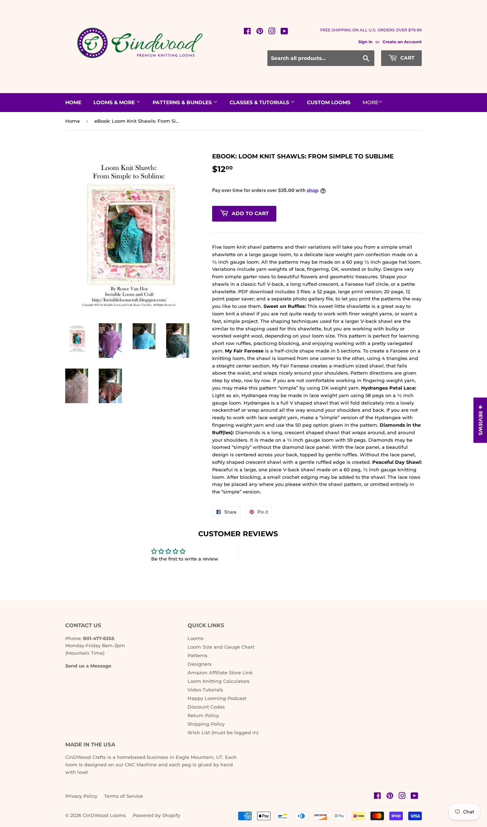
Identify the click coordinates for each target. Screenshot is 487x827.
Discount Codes (206, 707)
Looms (196, 638)
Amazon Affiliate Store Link (220, 672)
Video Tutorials (205, 689)
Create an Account (402, 41)
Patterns (197, 655)
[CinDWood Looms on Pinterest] (259, 32)
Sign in (365, 41)
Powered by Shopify (156, 815)
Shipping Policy (206, 724)
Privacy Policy (81, 796)
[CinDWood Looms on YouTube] (284, 32)
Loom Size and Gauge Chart (221, 647)
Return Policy (203, 715)
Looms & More (114, 102)
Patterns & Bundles (183, 102)
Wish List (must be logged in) (223, 732)
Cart (407, 58)
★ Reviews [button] (480, 420)
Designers (200, 664)
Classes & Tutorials (260, 102)
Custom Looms (328, 102)
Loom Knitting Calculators (219, 681)
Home (73, 102)
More (370, 102)
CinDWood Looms (104, 815)
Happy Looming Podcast (217, 698)
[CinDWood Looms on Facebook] (247, 32)
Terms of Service (123, 796)
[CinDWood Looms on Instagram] (272, 32)
